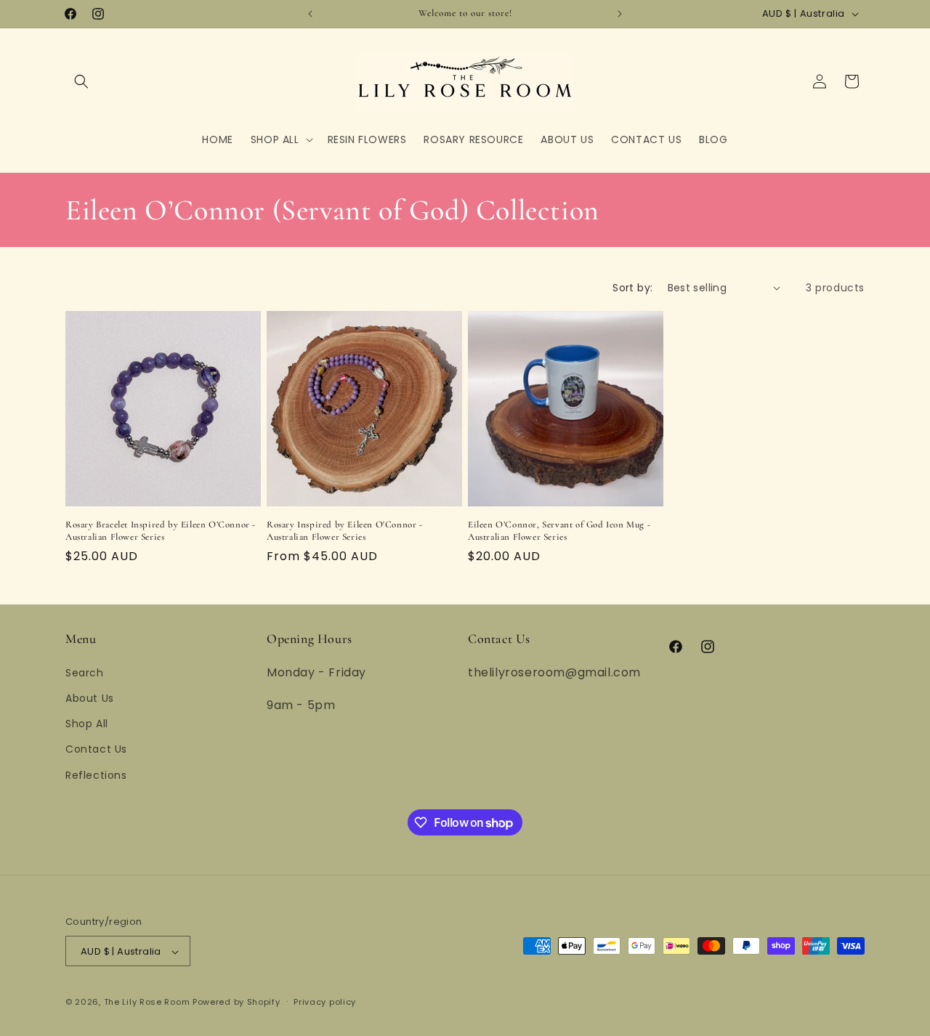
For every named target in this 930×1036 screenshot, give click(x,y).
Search (84, 672)
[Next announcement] (620, 14)
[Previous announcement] (310, 14)
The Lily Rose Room (147, 1002)
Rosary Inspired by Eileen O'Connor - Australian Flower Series (345, 531)
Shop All (86, 723)
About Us (89, 697)
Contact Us (96, 749)
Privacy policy (325, 1002)
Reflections (96, 774)
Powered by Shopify (236, 1002)
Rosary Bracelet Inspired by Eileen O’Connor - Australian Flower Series (160, 531)
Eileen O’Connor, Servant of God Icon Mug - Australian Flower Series (559, 531)
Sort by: (632, 287)
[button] (81, 81)
